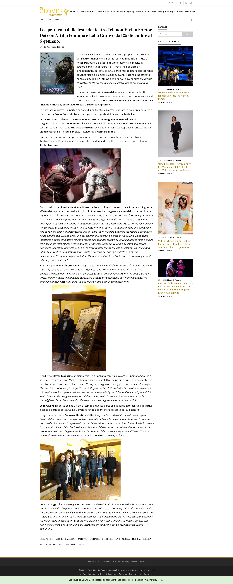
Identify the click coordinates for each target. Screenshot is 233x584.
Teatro (81, 544)
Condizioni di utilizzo (108, 561)
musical (136, 539)
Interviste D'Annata (186, 11)
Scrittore (45, 544)
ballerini (70, 539)
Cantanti (95, 539)
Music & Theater (78, 11)
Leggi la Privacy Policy (146, 580)
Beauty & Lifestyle (166, 11)
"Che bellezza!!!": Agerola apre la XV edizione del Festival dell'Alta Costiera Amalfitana (174, 167)
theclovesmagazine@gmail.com (141, 574)
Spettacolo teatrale (64, 544)
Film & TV (92, 11)
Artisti (49, 539)
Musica (126, 539)
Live (117, 539)
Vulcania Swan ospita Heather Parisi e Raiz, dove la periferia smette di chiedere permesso (174, 244)
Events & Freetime (106, 11)
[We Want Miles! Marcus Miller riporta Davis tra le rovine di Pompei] (175, 66)
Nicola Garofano (167, 102)
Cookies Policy (123, 561)
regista (147, 539)
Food (154, 11)
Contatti (172, 2)
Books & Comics (143, 11)
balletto (82, 539)
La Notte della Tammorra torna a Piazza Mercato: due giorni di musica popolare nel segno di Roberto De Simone (175, 288)
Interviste (107, 539)
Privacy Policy (93, 561)
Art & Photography (125, 11)
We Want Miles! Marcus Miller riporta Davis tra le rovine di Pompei (174, 95)
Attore (59, 539)
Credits (142, 561)
